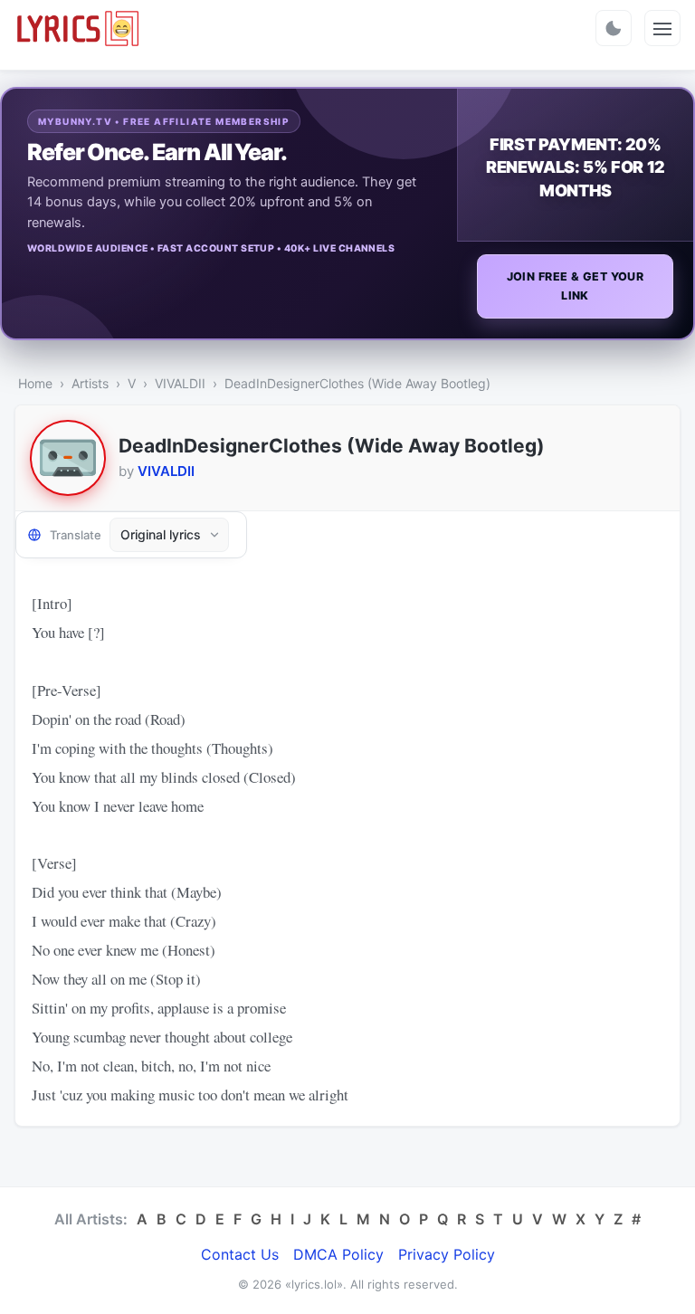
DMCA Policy (338, 1254)
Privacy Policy (446, 1254)
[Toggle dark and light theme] (613, 28)
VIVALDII (180, 383)
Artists (90, 383)
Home (35, 383)
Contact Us (240, 1254)
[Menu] (662, 28)
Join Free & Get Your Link (575, 286)
